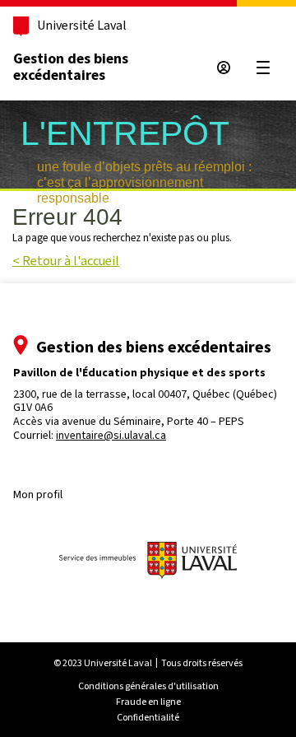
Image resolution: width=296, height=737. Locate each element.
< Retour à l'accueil (65, 260)
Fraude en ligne (148, 701)
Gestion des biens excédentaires (70, 67)
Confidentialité (148, 717)
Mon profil (37, 494)
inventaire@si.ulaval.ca (111, 435)
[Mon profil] (223, 67)
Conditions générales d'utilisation (148, 686)
